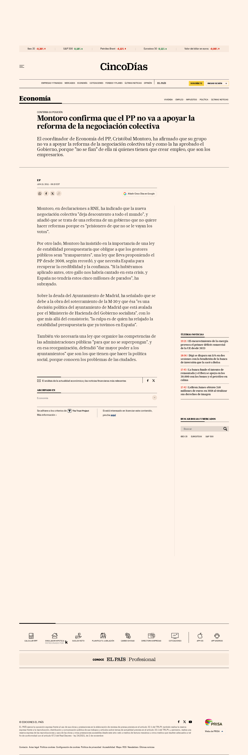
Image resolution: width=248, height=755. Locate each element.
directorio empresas (151, 641)
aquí (113, 414)
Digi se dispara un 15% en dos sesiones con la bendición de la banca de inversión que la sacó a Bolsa (204, 359)
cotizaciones (175, 641)
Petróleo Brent (107, 49)
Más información (46, 414)
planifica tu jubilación (103, 641)
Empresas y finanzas (51, 83)
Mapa (118, 747)
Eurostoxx (196, 437)
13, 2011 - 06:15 (48, 184)
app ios (200, 641)
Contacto (23, 747)
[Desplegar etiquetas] (154, 397)
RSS (125, 747)
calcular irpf (31, 641)
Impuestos (191, 99)
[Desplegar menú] (21, 66)
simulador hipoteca (54, 641)
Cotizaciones (96, 83)
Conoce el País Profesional (124, 659)
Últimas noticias (133, 83)
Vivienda (168, 99)
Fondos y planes (113, 83)
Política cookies (47, 747)
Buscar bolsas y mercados (198, 419)
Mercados (70, 83)
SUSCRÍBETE (196, 83)
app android (217, 641)
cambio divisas (128, 641)
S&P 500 (68, 49)
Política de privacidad (91, 747)
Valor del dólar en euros (196, 49)
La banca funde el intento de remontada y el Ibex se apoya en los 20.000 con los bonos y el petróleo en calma (204, 375)
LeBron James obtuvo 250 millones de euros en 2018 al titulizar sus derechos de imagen (204, 391)
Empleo (179, 99)
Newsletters (133, 747)
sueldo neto (78, 641)
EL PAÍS (160, 82)
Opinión (148, 83)
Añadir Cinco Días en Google (141, 193)
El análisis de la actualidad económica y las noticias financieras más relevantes (84, 380)
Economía (82, 83)
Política (204, 99)
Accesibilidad (108, 747)
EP (39, 180)
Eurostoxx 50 (150, 49)
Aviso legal (34, 747)
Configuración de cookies (68, 747)
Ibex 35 (31, 49)
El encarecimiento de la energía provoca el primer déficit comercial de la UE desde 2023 (204, 344)
